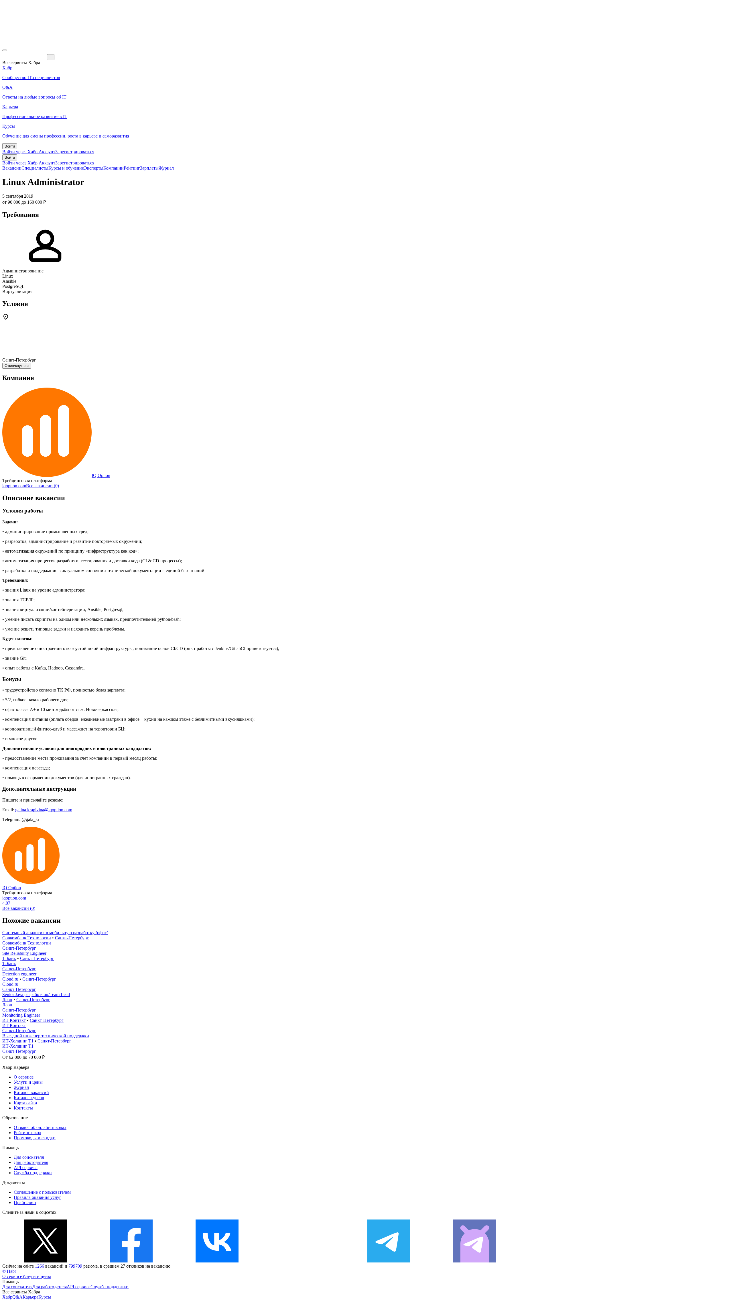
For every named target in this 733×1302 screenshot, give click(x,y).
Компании (113, 168)
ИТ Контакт (14, 1020)
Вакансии (11, 168)
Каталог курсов (29, 1097)
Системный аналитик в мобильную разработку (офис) (55, 932)
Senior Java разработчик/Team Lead (36, 994)
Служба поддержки (33, 1172)
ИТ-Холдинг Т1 (18, 1040)
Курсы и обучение (66, 168)
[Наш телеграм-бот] (475, 1260)
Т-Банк (9, 958)
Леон (7, 999)
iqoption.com (14, 485)
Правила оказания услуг (37, 1197)
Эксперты (93, 168)
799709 (75, 1266)
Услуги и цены (28, 1082)
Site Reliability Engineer (24, 953)
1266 (39, 1266)
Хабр (7, 1297)
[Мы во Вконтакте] (217, 1260)
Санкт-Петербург (72, 937)
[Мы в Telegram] (389, 1260)
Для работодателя (31, 1162)
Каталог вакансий (31, 1092)
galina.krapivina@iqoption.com (43, 809)
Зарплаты (149, 168)
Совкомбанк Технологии (26, 937)
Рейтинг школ (27, 1132)
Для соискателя (29, 1157)
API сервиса (26, 1167)
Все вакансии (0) (42, 485)
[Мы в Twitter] (45, 1260)
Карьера (30, 1297)
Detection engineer (19, 973)
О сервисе (24, 1077)
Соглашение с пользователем (42, 1192)
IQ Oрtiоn (101, 475)
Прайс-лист (25, 1202)
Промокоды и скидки (35, 1137)
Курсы (44, 1297)
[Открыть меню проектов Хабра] (4, 50)
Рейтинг (132, 168)
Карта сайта (25, 1102)
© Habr (9, 1271)
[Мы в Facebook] (131, 1260)
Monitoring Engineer (21, 1015)
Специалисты (34, 168)
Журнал (166, 168)
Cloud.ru (10, 979)
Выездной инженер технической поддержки (45, 1035)
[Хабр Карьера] (24, 56)
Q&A (17, 1297)
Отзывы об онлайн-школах (40, 1127)
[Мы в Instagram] (303, 1260)
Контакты (23, 1107)
